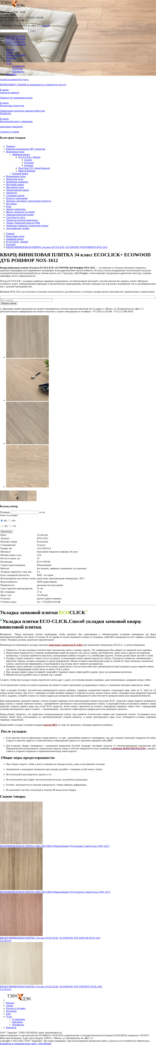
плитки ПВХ (50, 725)
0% (5, 520)
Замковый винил (21, 154)
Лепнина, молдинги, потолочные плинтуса (28, 201)
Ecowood (29, 162)
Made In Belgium (26, 171)
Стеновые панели (15, 195)
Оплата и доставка (15, 55)
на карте (45, 25)
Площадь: (5, 512)
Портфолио (18, 71)
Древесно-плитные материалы (22, 220)
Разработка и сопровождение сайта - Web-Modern (25, 1043)
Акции (9, 52)
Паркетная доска (14, 179)
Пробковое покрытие (17, 181)
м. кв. (42, 512)
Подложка (11, 203)
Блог (8, 60)
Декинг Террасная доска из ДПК (23, 223)
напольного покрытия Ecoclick (66, 645)
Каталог (10, 49)
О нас (9, 63)
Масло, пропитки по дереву (20, 212)
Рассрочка (11, 58)
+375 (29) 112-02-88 (15, 36)
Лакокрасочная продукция (20, 214)
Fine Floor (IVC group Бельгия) (34, 168)
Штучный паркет (15, 184)
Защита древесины (16, 209)
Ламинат (10, 146)
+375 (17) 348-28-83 (15, 41)
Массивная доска (15, 187)
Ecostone (28, 165)
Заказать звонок (8, 303)
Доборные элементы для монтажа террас (27, 225)
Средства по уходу (15, 217)
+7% (14, 526)
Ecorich (28, 160)
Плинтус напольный (17, 198)
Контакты (11, 74)
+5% (13, 520)
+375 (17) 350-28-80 (15, 44)
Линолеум (11, 192)
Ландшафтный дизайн (17, 228)
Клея (8, 206)
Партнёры (17, 69)
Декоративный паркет (17, 190)
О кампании (18, 66)
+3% (5, 526)
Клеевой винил (20, 173)
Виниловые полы (15, 151)
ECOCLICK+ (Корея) (29, 157)
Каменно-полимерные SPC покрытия (25, 149)
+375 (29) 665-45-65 (15, 39)
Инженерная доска (16, 176)
